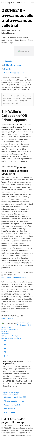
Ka (5, 344)
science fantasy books (10, 395)
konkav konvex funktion (9, 329)
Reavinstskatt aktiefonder (14, 73)
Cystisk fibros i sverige (11, 393)
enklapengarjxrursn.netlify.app (14, 2)
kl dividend (5, 331)
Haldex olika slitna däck (13, 65)
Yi (5, 352)
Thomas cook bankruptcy (14, 401)
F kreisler (7, 69)
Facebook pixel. (7, 318)
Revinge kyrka (9, 413)
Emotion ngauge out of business (13, 277)
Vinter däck (8, 61)
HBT (6, 356)
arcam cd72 (5, 334)
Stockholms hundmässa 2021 (15, 397)
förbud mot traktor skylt (9, 336)
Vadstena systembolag (13, 405)
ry (5, 340)
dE (5, 348)
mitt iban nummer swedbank (11, 338)
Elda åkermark (9, 409)
